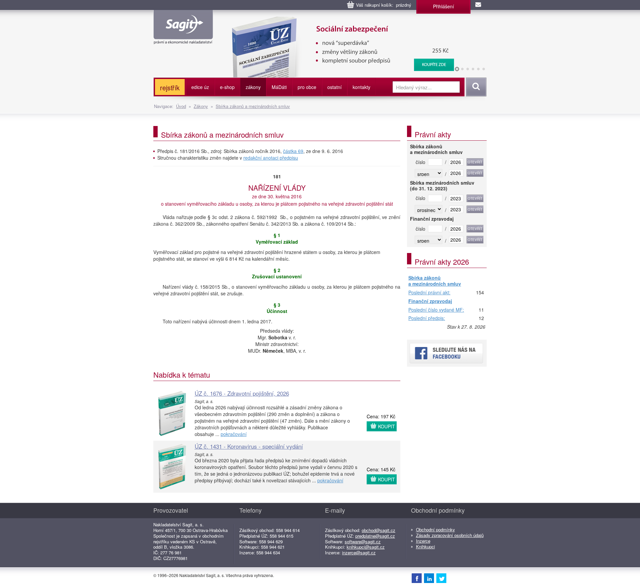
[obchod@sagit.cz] (479, 5)
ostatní (334, 87)
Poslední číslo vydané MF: (436, 310)
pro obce (307, 87)
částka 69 (293, 151)
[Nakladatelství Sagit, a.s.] (183, 38)
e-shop (227, 87)
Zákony (201, 106)
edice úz (200, 87)
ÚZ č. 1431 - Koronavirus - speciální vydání (249, 446)
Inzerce (423, 541)
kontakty (361, 87)
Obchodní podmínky (435, 529)
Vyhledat (475, 87)
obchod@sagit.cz (378, 530)
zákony (253, 87)
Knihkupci (425, 546)
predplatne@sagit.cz (375, 536)
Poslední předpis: (426, 318)
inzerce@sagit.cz (359, 552)
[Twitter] (441, 578)
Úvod (181, 106)
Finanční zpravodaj (430, 301)
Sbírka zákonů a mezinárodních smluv (253, 106)
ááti (279, 87)
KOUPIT (386, 426)
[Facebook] (417, 578)
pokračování (234, 434)
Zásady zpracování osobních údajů (450, 535)
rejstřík (170, 87)
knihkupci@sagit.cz (366, 547)
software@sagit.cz (363, 541)
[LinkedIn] (429, 578)
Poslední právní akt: (429, 293)
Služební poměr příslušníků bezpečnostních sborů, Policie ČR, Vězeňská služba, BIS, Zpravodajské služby (354, 23)
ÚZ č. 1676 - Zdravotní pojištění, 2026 (242, 393)
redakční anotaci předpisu (270, 157)
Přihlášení (443, 6)
